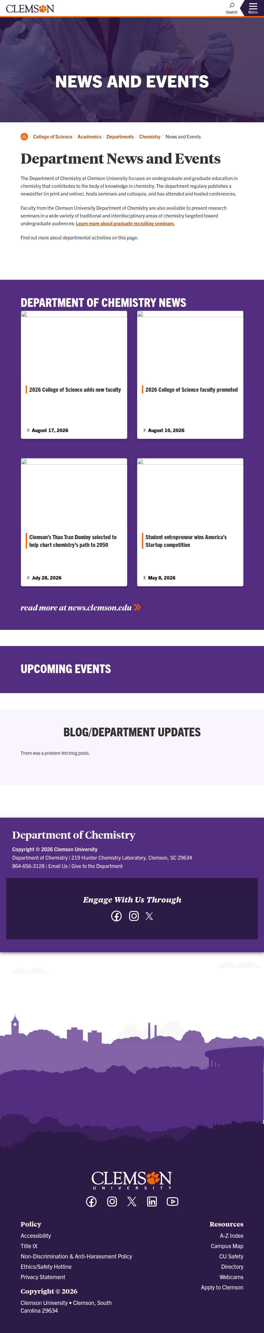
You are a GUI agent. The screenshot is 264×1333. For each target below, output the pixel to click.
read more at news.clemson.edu (76, 607)
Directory (232, 1266)
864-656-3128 (28, 866)
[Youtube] (172, 1204)
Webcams (231, 1276)
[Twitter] (149, 918)
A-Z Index (231, 1235)
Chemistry (149, 136)
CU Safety (231, 1256)
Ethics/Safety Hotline (46, 1266)
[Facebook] (116, 919)
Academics (89, 136)
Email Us (58, 866)
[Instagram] (134, 919)
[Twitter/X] (132, 1204)
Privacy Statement (43, 1276)
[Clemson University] (30, 11)
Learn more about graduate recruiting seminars (125, 223)
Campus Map (227, 1245)
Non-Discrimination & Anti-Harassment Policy (76, 1256)
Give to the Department (97, 866)
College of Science (52, 136)
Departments (120, 136)
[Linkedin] (152, 1204)
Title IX (29, 1245)
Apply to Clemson (222, 1287)
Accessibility (36, 1235)
